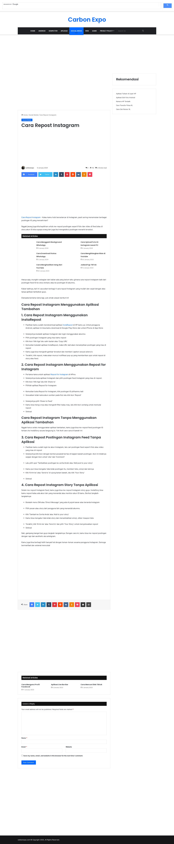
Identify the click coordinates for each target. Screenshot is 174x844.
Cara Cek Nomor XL (123, 109)
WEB (87, 31)
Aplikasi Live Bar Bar (59, 684)
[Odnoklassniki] (84, 174)
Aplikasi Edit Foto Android (125, 97)
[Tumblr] (61, 174)
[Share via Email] (83, 604)
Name (24, 738)
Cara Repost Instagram (30, 217)
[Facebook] (31, 604)
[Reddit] (72, 174)
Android (41, 31)
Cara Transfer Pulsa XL (124, 105)
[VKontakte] (78, 174)
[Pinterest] (67, 174)
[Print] (88, 604)
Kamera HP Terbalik (123, 101)
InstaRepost (68, 325)
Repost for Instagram (59, 374)
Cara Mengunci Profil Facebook (30, 685)
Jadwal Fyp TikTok (88, 265)
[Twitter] (37, 604)
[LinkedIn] (55, 174)
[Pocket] (89, 174)
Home (32, 31)
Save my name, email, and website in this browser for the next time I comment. (53, 756)
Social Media (76, 31)
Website (69, 747)
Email (24, 747)
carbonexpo (30, 168)
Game (94, 31)
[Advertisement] (87, 53)
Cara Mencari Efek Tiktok (91, 684)
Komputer (53, 31)
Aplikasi (64, 31)
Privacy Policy (106, 31)
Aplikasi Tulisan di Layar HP (126, 94)
